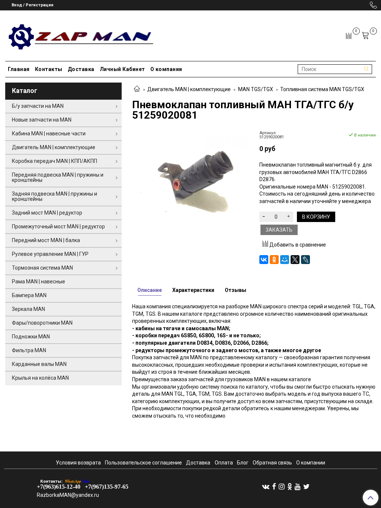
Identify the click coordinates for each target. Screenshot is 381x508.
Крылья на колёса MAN (40, 378)
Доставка (81, 69)
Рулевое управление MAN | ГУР (50, 254)
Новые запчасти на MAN (41, 120)
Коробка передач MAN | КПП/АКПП (54, 161)
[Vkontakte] (265, 486)
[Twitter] (306, 486)
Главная (19, 69)
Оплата (224, 463)
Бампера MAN (29, 295)
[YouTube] (298, 486)
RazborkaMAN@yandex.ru (68, 495)
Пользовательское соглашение (143, 463)
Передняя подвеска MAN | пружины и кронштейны (57, 177)
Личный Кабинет (122, 69)
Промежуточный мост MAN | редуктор (58, 226)
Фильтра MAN (29, 350)
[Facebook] (274, 486)
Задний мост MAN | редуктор (47, 213)
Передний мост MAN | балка (46, 240)
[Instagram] (282, 486)
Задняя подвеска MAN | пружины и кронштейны (54, 196)
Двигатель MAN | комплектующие (189, 89)
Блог (243, 463)
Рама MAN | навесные (38, 281)
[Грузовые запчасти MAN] (79, 34)
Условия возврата (78, 463)
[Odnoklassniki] (289, 486)
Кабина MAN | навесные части (49, 133)
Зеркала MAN (28, 309)
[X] (295, 259)
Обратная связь (272, 463)
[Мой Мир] (284, 259)
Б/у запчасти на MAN (38, 106)
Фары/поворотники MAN (42, 323)
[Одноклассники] (274, 259)
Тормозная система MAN (42, 268)
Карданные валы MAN (39, 364)
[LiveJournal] (305, 259)
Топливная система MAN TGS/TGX (322, 89)
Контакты (49, 69)
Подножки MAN (31, 337)
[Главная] (137, 89)
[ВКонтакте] (263, 259)
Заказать (279, 230)
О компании (166, 69)
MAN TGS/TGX (255, 89)
